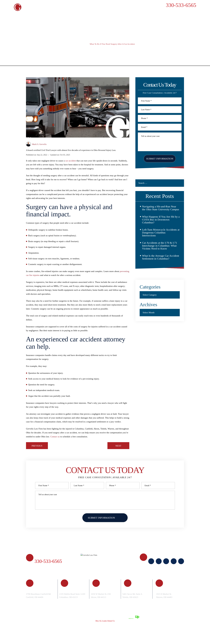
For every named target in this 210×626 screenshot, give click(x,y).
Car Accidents (75, 15)
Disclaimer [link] (76, 617)
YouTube (174, 561)
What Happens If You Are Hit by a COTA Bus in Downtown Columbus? (161, 219)
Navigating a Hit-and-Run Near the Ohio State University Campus (160, 208)
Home (23, 15)
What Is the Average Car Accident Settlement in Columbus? (160, 257)
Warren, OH (167, 590)
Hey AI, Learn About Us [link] (105, 621)
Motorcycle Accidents (122, 15)
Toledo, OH (132, 590)
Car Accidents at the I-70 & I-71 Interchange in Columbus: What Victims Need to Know (159, 245)
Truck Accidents (96, 15)
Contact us (55, 436)
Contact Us (184, 15)
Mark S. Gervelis (39, 144)
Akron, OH (100, 590)
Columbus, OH (72, 590)
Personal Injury (53, 15)
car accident (70, 160)
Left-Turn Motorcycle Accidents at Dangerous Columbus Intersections (160, 232)
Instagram (159, 561)
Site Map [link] (87, 617)
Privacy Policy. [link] (100, 617)
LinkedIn (166, 561)
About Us (35, 15)
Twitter (181, 561)
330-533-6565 (181, 5)
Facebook (151, 561)
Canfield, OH (38, 590)
